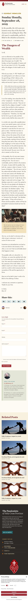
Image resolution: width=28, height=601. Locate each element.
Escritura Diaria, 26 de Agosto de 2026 (13, 477)
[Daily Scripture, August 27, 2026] (14, 427)
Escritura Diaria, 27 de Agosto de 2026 (13, 457)
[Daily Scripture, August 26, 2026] (14, 489)
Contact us (6, 550)
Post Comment (6, 365)
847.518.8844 (7, 546)
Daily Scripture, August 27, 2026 (11, 436)
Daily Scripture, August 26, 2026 (11, 498)
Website (3, 337)
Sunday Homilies (12, 13)
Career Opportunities (9, 553)
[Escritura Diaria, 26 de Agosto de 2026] (14, 468)
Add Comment (5, 344)
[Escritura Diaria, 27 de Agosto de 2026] (14, 448)
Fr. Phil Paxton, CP (8, 383)
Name (3, 324)
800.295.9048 (11, 548)
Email (3, 330)
